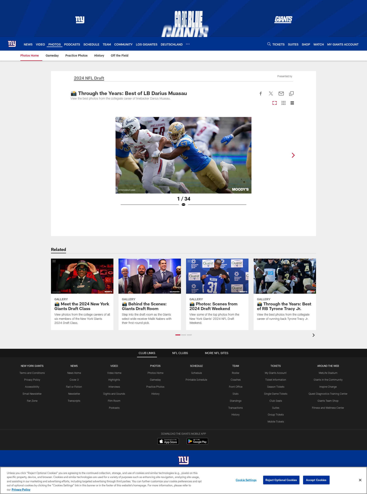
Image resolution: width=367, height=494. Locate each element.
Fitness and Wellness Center (328, 407)
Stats (236, 393)
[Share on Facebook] (260, 95)
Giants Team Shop (328, 400)
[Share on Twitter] (271, 95)
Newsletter (74, 393)
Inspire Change (328, 386)
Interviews (114, 386)
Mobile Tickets (276, 421)
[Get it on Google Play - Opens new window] (197, 443)
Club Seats (276, 400)
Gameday (155, 379)
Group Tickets (276, 414)
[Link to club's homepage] (12, 44)
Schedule (196, 372)
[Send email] (281, 95)
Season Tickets (275, 386)
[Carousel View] (274, 103)
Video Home (114, 372)
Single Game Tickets (275, 393)
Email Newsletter (32, 393)
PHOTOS (155, 365)
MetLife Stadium (328, 372)
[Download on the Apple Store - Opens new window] (168, 441)
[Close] (360, 480)
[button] (178, 334)
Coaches (236, 379)
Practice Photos (155, 386)
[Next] (293, 155)
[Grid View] (283, 103)
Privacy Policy (32, 379)
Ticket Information (275, 379)
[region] (183, 480)
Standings (235, 400)
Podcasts (114, 407)
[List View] (292, 103)
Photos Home (155, 372)
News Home (74, 372)
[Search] (269, 44)
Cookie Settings (246, 480)
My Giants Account (276, 372)
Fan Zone (32, 400)
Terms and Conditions (32, 372)
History (155, 393)
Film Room (114, 400)
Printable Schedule (196, 379)
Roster (235, 372)
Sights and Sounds (114, 393)
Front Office (235, 386)
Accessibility (32, 386)
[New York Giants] (183, 461)
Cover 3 (74, 379)
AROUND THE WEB (328, 365)
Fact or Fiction (74, 386)
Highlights (114, 379)
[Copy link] (291, 94)
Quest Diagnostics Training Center (328, 393)
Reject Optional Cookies (281, 480)
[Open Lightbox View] (183, 164)
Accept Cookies (316, 480)
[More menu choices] (187, 44)
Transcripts (74, 400)
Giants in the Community (328, 379)
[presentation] (314, 335)
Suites (275, 407)
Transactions (235, 407)
